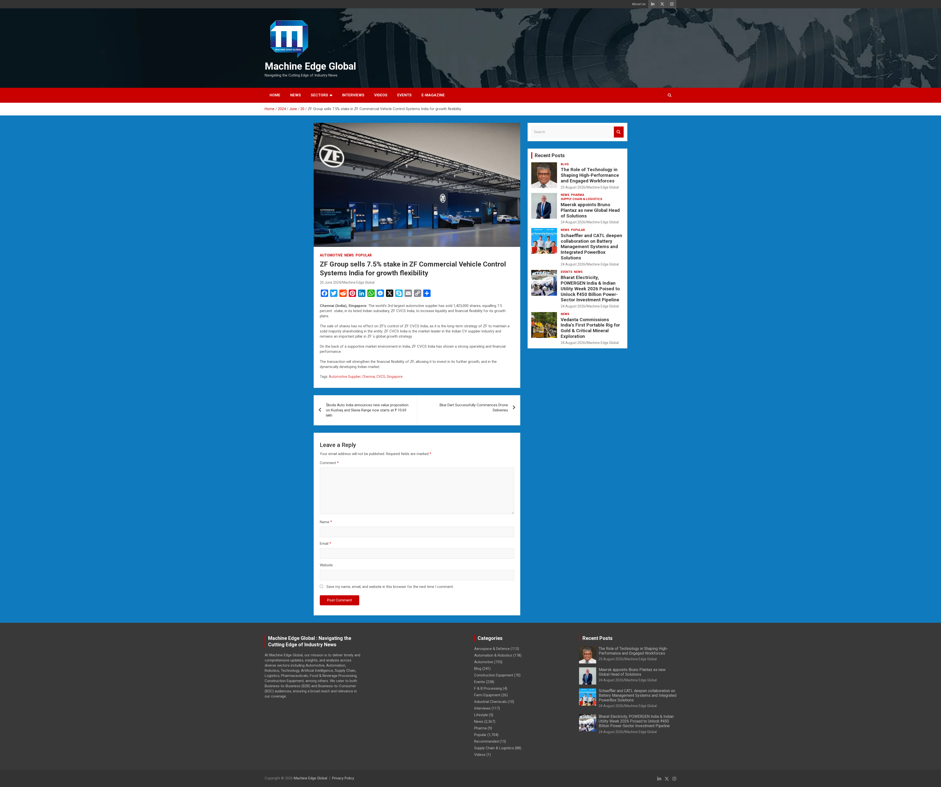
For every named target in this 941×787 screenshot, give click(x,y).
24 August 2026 (573, 222)
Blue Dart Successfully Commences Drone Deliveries (474, 407)
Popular (364, 255)
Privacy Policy (343, 778)
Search (619, 132)
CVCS (380, 377)
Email (325, 543)
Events (404, 95)
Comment (329, 463)
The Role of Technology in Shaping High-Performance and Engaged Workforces (590, 175)
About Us (638, 4)
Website (326, 565)
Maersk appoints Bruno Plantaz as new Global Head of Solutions (590, 210)
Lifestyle (481, 715)
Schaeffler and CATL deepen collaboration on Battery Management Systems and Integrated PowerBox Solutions (591, 247)
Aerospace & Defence (492, 649)
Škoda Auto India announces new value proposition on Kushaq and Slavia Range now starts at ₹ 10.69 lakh (367, 410)
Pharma (577, 195)
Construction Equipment (493, 675)
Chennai (368, 377)
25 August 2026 (573, 187)
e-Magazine (433, 95)
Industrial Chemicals (490, 701)
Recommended (486, 741)
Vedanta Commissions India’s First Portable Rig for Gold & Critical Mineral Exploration (590, 328)
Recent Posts (550, 155)
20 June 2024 (330, 282)
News (295, 95)
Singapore (395, 377)
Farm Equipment (487, 695)
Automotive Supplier (345, 377)
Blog (565, 164)
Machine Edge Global (310, 66)
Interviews (353, 95)
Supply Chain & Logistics (581, 199)
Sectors (319, 95)
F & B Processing (488, 688)
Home (275, 95)
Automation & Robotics (493, 655)
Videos (380, 95)
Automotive (331, 255)
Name (326, 522)
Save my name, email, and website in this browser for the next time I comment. (390, 586)
